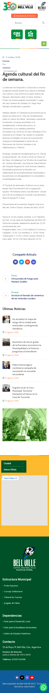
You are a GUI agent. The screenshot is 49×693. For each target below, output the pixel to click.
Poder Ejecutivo (11, 585)
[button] (24, 16)
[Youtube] (32, 677)
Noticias (6, 61)
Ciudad (7, 463)
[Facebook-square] (17, 677)
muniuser (6, 67)
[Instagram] (27, 677)
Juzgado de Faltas (12, 603)
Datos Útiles (10, 469)
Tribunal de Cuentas (13, 597)
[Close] (22, 677)
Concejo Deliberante (13, 591)
